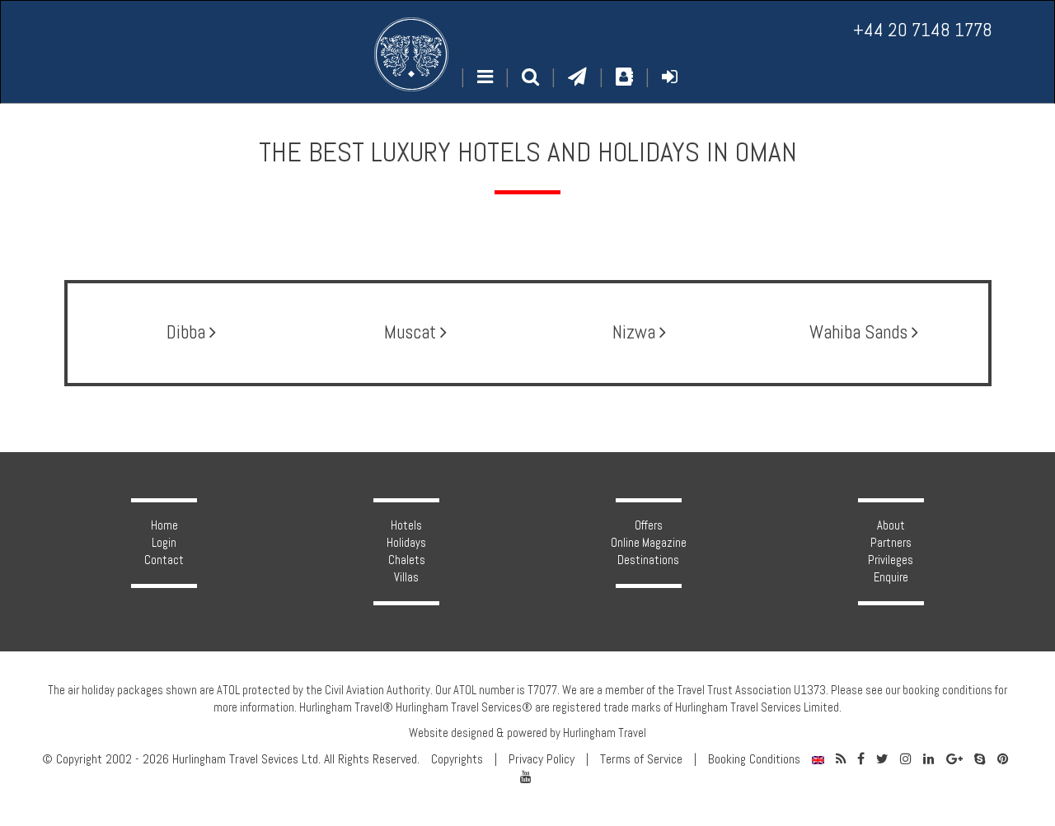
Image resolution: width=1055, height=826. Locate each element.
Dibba (187, 332)
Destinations (648, 560)
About (891, 525)
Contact (164, 560)
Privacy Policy (541, 759)
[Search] (530, 77)
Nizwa (635, 332)
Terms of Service (641, 759)
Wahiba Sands (860, 332)
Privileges (890, 560)
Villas (406, 577)
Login (164, 542)
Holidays (406, 542)
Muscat (412, 332)
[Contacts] (624, 77)
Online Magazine (649, 542)
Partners (891, 542)
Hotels (406, 525)
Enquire (891, 577)
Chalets (406, 560)
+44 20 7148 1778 (922, 30)
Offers (649, 525)
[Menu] (485, 77)
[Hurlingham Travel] (411, 54)
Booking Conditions (754, 759)
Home (164, 525)
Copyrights (457, 759)
